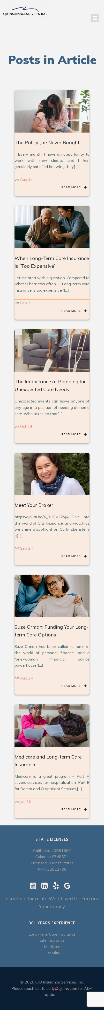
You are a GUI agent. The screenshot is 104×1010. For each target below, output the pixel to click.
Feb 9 (25, 302)
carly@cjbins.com (61, 988)
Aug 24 (26, 678)
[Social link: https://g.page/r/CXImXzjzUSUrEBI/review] (69, 886)
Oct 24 (26, 426)
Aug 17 (26, 179)
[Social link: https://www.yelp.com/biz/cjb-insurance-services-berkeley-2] (57, 886)
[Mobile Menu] (95, 18)
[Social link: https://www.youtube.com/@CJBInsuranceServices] (35, 886)
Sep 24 (26, 548)
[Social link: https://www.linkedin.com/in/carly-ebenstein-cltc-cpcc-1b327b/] (46, 886)
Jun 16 (25, 801)
